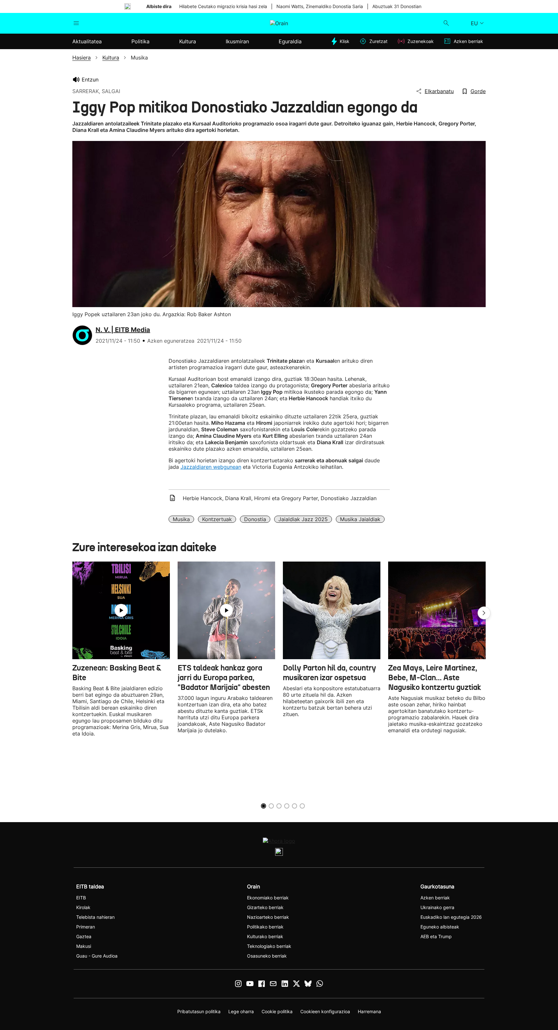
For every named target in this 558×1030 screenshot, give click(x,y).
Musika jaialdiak (360, 519)
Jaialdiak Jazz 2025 (303, 519)
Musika (181, 519)
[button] (484, 612)
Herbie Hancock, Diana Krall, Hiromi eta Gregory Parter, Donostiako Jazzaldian (280, 498)
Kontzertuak (217, 519)
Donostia (255, 519)
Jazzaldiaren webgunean (211, 467)
